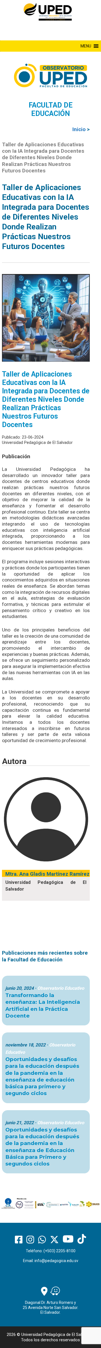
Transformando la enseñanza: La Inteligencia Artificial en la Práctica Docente (42, 1005)
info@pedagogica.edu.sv (56, 1260)
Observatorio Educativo (60, 988)
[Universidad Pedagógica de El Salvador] (48, 11)
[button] (86, 46)
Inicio (79, 129)
